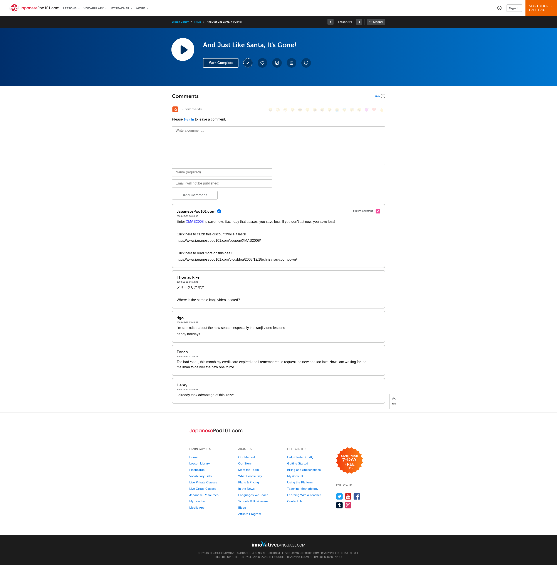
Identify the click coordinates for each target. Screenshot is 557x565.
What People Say (250, 476)
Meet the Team (248, 469)
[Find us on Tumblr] (339, 505)
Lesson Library (180, 21)
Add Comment (195, 195)
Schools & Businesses (253, 501)
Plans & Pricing (248, 482)
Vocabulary (94, 8)
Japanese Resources (203, 495)
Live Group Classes (202, 488)
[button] (499, 8)
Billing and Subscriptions (304, 469)
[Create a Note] (277, 63)
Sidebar (378, 22)
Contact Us (294, 501)
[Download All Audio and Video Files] (306, 63)
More (140, 8)
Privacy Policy (329, 553)
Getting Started (297, 463)
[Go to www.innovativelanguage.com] (278, 544)
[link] (330, 22)
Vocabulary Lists (200, 476)
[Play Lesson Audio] (182, 49)
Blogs (242, 507)
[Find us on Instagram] (348, 505)
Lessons (70, 8)
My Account (295, 476)
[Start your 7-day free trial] (349, 460)
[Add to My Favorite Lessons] (262, 63)
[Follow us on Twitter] (339, 496)
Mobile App (197, 507)
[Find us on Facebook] (357, 496)
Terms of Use (350, 553)
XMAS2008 (195, 221)
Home (193, 457)
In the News (246, 488)
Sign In (514, 8)
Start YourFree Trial (539, 8)
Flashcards (197, 469)
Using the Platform (300, 482)
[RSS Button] (175, 109)
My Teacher (120, 8)
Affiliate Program (249, 514)
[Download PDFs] (291, 63)
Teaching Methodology (302, 488)
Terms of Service (322, 557)
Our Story (245, 463)
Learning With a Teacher (304, 495)
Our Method (246, 457)
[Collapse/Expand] (278, 96)
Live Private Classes (203, 482)
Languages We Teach (253, 495)
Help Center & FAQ (300, 457)
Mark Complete (220, 63)
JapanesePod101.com (305, 553)
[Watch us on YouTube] (348, 496)
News (197, 21)
